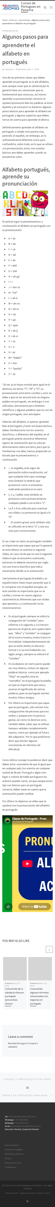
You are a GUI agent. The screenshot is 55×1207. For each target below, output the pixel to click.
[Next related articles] (49, 949)
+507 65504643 (21, 1120)
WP (16, 1193)
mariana (9, 69)
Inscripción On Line (13, 1163)
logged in (24, 1043)
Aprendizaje (24, 20)
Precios (8, 1158)
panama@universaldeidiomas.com (26, 1126)
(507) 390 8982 (14, 1116)
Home (5, 20)
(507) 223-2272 (29, 1116)
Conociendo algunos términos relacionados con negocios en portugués (39, 996)
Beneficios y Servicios (14, 1154)
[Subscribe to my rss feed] (27, 1201)
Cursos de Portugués (14, 1149)
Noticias (13, 20)
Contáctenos (10, 1167)
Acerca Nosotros (12, 1145)
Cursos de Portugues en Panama (26, 1185)
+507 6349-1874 (21, 1123)
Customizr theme (42, 1193)
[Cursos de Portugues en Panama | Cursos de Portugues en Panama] (11, 7)
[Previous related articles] (41, 949)
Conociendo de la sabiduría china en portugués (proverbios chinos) (14, 996)
